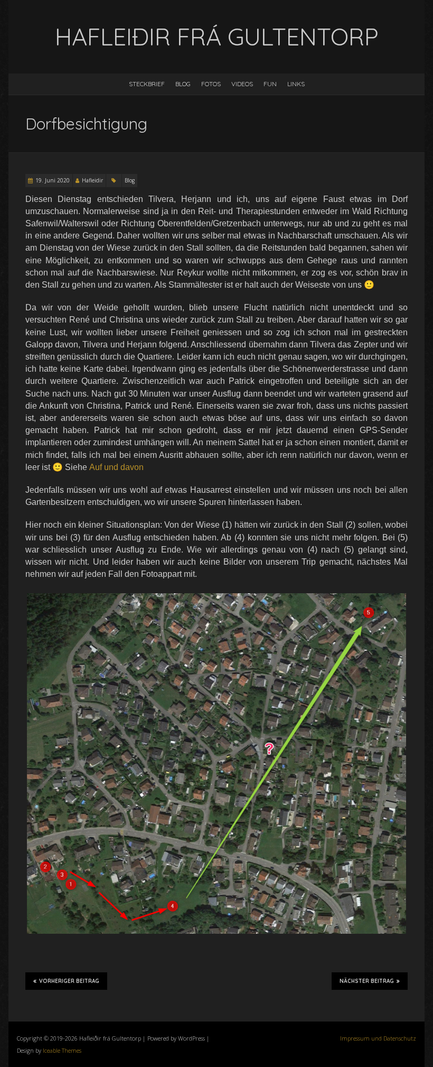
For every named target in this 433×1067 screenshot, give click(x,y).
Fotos (211, 84)
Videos (242, 84)
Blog (183, 84)
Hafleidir (92, 180)
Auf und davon (116, 467)
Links (296, 84)
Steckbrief (147, 84)
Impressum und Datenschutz (378, 1038)
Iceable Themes (62, 1050)
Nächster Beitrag (367, 981)
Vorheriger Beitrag (69, 981)
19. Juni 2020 (52, 180)
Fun (270, 84)
